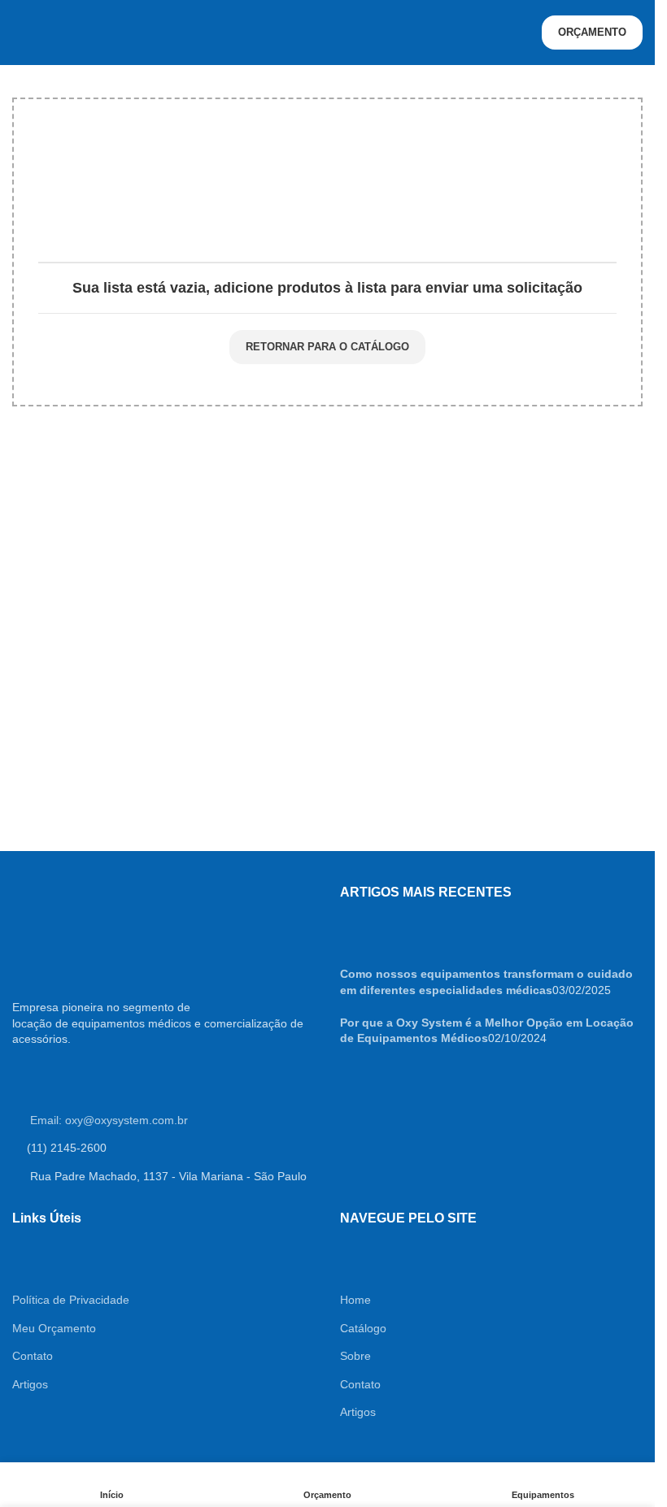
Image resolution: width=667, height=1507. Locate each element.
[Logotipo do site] (328, 31)
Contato (32, 1355)
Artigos (30, 1384)
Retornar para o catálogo (327, 347)
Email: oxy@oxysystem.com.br (107, 1120)
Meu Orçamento (54, 1328)
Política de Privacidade (70, 1299)
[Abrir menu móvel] (18, 32)
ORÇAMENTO (592, 32)
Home (355, 1299)
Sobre (355, 1355)
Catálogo (363, 1328)
